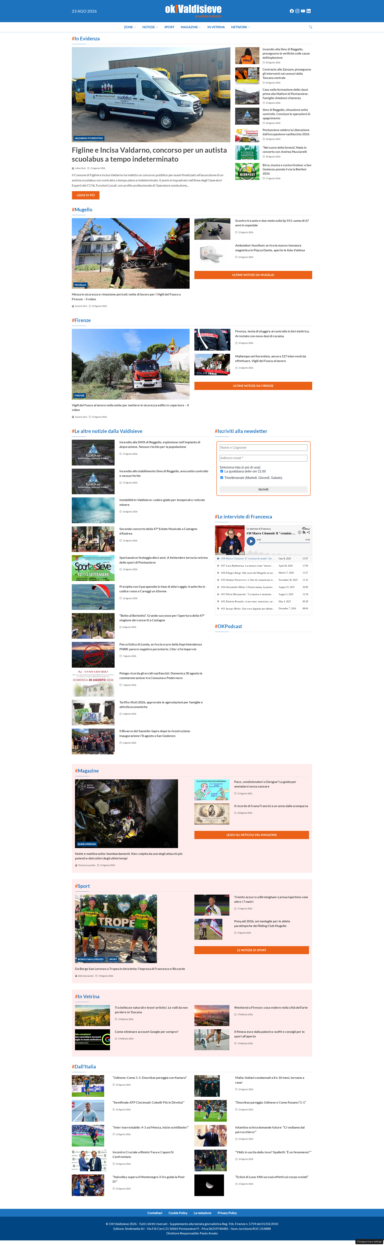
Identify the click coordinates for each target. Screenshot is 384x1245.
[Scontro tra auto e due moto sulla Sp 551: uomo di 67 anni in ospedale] (212, 229)
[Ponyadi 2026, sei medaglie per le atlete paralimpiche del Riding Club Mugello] (211, 929)
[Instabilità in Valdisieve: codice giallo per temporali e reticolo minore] (93, 510)
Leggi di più (86, 195)
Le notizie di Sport (251, 950)
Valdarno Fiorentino (89, 138)
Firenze (79, 395)
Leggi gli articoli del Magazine (252, 834)
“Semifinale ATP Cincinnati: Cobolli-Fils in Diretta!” (148, 1102)
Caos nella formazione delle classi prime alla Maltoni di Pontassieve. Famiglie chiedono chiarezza (285, 94)
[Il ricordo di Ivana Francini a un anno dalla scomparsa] (211, 813)
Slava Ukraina (87, 843)
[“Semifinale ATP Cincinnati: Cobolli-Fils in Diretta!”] (90, 1111)
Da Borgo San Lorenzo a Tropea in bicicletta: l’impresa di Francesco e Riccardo (130, 969)
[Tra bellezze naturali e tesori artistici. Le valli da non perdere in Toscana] (92, 1015)
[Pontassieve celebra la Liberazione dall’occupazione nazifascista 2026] (247, 135)
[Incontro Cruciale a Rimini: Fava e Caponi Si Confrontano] (90, 1160)
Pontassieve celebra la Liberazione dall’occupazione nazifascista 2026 (286, 132)
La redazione (202, 1213)
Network (239, 27)
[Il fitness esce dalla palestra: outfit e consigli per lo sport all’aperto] (211, 1039)
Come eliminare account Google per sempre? (146, 1031)
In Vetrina (216, 27)
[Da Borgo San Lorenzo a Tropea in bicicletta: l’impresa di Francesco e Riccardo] (132, 929)
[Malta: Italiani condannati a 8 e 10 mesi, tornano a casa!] (212, 1086)
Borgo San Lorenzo (91, 959)
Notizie (148, 27)
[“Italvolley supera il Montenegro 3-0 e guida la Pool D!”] (90, 1185)
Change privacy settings (369, 1241)
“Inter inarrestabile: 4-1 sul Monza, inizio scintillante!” (151, 1127)
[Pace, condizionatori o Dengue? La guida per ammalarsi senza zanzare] (211, 789)
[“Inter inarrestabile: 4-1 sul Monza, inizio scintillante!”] (90, 1136)
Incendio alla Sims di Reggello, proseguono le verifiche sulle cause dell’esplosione (286, 53)
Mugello (80, 284)
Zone (128, 27)
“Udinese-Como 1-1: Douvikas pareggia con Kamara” (150, 1077)
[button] (310, 27)
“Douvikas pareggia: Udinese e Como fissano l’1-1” (270, 1102)
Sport (169, 27)
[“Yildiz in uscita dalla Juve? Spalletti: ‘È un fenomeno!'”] (212, 1160)
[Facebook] (292, 11)
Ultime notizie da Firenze (253, 385)
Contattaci (154, 1213)
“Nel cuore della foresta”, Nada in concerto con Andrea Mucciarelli (285, 149)
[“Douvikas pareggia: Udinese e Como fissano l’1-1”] (212, 1111)
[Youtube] (303, 11)
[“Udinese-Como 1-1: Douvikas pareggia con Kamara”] (90, 1086)
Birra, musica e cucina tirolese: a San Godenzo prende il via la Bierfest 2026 (287, 169)
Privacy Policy (227, 1213)
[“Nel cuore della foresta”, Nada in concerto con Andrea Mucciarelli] (247, 152)
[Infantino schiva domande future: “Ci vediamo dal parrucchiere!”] (212, 1136)
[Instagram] (297, 11)
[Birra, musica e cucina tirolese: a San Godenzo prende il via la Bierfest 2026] (247, 171)
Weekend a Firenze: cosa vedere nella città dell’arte (271, 1007)
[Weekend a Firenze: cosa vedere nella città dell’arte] (211, 1015)
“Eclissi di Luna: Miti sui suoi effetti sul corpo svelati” (271, 1177)
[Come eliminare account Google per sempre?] (92, 1039)
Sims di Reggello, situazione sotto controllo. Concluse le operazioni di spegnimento (286, 114)
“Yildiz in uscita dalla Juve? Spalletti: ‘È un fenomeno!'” (273, 1152)
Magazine (189, 27)
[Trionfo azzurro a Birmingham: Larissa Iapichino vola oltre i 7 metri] (211, 905)
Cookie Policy (178, 1213)
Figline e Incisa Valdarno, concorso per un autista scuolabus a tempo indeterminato (149, 154)
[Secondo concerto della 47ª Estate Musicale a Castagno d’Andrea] (93, 539)
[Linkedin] (309, 11)
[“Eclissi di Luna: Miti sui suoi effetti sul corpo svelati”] (212, 1185)
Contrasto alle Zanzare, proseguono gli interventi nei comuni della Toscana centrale (287, 74)
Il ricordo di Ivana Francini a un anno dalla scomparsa (271, 806)
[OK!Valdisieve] (193, 10)
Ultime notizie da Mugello (253, 274)
